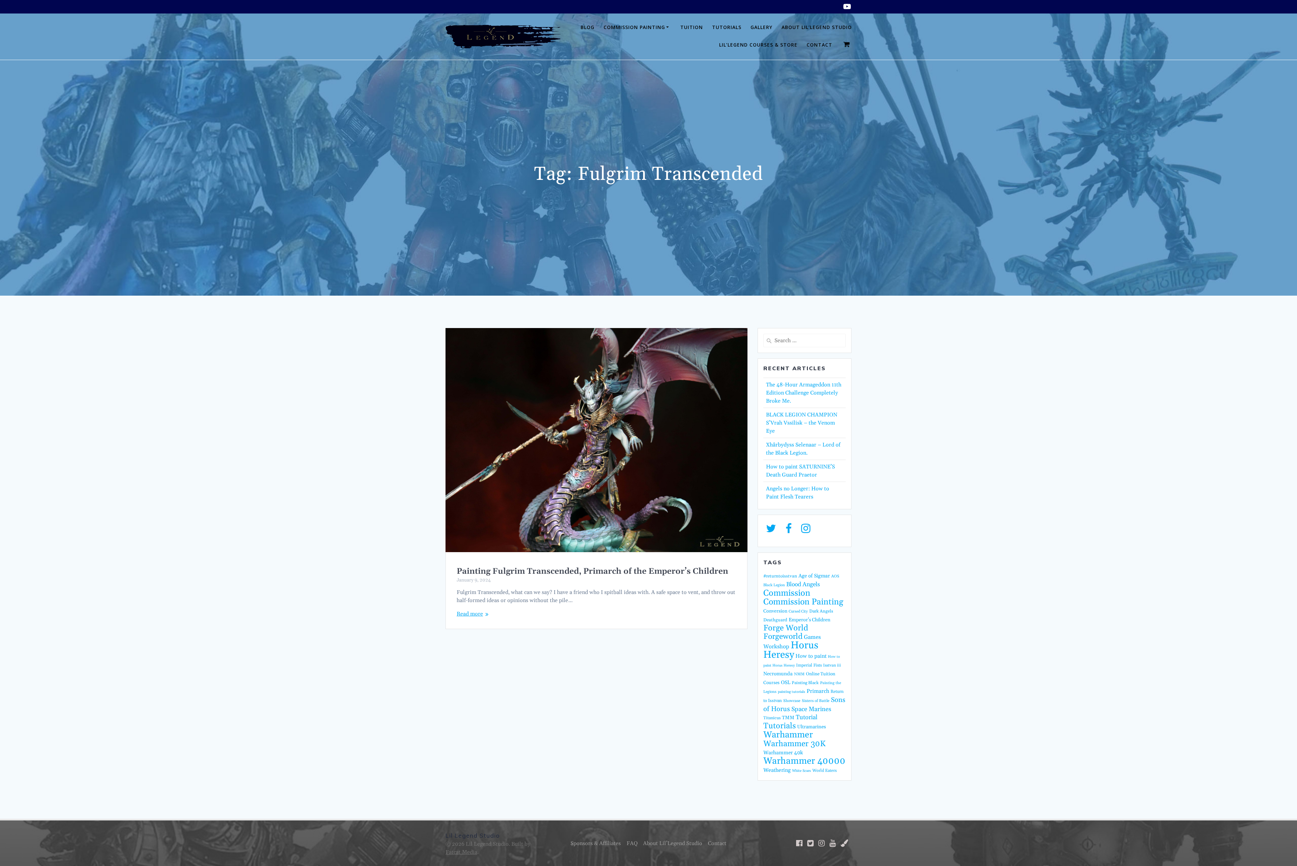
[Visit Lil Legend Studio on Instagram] (805, 530)
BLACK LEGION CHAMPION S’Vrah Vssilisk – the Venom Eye (801, 422)
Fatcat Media (461, 852)
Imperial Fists (809, 665)
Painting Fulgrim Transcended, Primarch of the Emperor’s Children (592, 571)
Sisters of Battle (816, 700)
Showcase (791, 700)
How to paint (810, 656)
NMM (799, 674)
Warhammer (788, 734)
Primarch (818, 691)
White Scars (801, 770)
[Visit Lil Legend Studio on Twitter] (771, 530)
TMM (788, 717)
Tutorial (806, 717)
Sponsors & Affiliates (595, 843)
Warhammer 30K (794, 744)
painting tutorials (791, 691)
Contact (819, 45)
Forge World (785, 628)
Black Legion (774, 585)
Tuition (691, 27)
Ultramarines (811, 727)
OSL (785, 682)
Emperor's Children (809, 620)
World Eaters (824, 770)
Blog (587, 27)
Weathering (777, 770)
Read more (470, 614)
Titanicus (772, 718)
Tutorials (726, 27)
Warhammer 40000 (804, 761)
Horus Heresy (790, 650)
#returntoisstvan (780, 576)
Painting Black (805, 682)
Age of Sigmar (814, 576)
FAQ (632, 843)
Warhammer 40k (783, 753)
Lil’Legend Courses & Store (758, 45)
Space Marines (811, 709)
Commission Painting (634, 27)
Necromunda (778, 674)
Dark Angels (821, 611)
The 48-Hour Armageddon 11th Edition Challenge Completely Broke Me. (803, 392)
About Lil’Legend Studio (817, 27)
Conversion (775, 611)
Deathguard (775, 620)
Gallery (761, 27)
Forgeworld (783, 637)
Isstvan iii (832, 665)
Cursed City (798, 611)
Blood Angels (803, 584)
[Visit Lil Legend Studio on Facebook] (789, 530)
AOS (835, 576)
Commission (786, 593)
